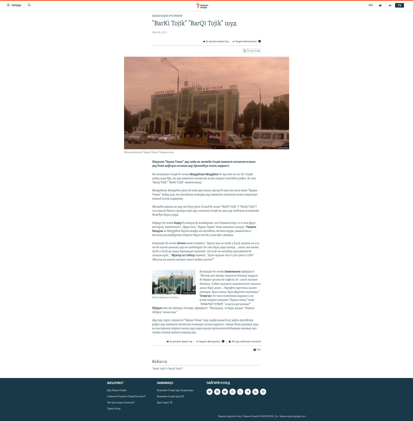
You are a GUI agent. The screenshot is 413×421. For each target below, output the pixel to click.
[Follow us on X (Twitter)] (240, 392)
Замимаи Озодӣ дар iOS (170, 396)
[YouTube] (380, 5)
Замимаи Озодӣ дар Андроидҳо (175, 390)
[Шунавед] (390, 5)
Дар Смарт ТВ (164, 402)
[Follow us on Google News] (209, 392)
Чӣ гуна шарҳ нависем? (120, 402)
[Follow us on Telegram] (248, 392)
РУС (371, 5)
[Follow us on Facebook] (217, 392)
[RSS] (255, 392)
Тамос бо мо (114, 408)
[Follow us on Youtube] (225, 392)
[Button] (216, 41)
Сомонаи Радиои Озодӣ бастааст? (126, 396)
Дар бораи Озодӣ (116, 390)
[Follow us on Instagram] (232, 392)
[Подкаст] (263, 392)
